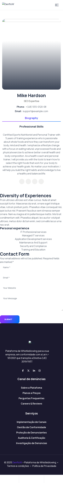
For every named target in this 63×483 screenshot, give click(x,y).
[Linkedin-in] (34, 370)
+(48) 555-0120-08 (36, 106)
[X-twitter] (28, 370)
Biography (31, 118)
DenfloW (17, 462)
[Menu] (57, 5)
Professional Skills (31, 126)
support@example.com (35, 111)
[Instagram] (39, 370)
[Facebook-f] (23, 370)
